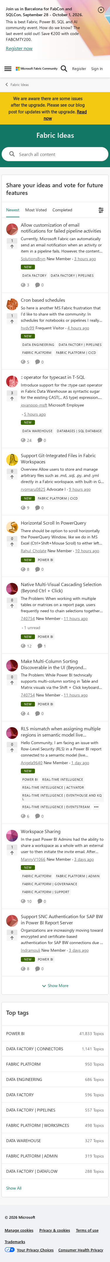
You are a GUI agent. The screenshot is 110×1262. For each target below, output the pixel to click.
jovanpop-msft (34, 405)
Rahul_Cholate (33, 550)
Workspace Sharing (40, 831)
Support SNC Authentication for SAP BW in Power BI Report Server (62, 919)
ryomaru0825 (33, 489)
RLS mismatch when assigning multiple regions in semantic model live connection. (61, 732)
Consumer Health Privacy (80, 1249)
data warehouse (23, 1140)
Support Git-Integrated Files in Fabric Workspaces (58, 458)
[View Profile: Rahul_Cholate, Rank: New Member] (12, 527)
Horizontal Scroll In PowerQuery (53, 523)
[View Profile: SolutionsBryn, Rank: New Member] (12, 229)
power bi (15, 1033)
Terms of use (87, 1230)
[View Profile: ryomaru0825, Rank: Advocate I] (12, 460)
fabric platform (23, 1064)
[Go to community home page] (36, 69)
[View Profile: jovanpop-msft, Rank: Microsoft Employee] (12, 381)
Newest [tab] (12, 210)
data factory (20, 1094)
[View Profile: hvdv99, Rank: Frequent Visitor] (12, 304)
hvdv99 (27, 328)
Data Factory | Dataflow (31, 1171)
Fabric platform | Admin (31, 1156)
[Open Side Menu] (7, 68)
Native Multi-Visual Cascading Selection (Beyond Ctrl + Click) (61, 587)
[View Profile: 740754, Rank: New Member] (12, 589)
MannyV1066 (33, 859)
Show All (13, 1188)
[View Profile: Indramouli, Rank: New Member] (12, 921)
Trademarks (15, 1241)
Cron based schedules (43, 300)
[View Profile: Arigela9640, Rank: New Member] (12, 733)
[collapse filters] (100, 209)
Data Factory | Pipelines (30, 1110)
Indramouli (30, 950)
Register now (19, 48)
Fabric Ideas (20, 84)
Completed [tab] (62, 210)
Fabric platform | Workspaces (37, 1125)
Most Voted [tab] (36, 210)
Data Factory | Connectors (34, 1049)
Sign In (97, 68)
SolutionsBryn (33, 258)
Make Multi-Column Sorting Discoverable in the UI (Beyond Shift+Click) (52, 664)
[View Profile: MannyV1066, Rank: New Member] (12, 836)
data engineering (24, 1079)
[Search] (63, 68)
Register (79, 68)
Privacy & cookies (54, 1230)
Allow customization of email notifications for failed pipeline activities (61, 228)
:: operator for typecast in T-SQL (53, 377)
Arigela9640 (32, 762)
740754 (28, 618)
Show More (58, 985)
